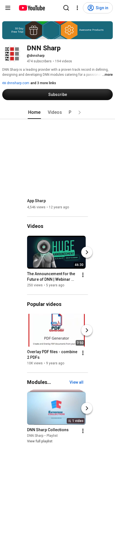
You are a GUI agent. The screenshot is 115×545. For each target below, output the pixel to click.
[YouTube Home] (32, 8)
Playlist (52, 436)
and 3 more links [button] (43, 83)
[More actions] (82, 274)
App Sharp (36, 201)
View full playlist (39, 441)
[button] (79, 112)
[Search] (66, 7)
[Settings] (77, 7)
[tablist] (57, 112)
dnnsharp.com (17, 83)
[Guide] (7, 7)
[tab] (34, 112)
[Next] (86, 252)
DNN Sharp (35, 436)
